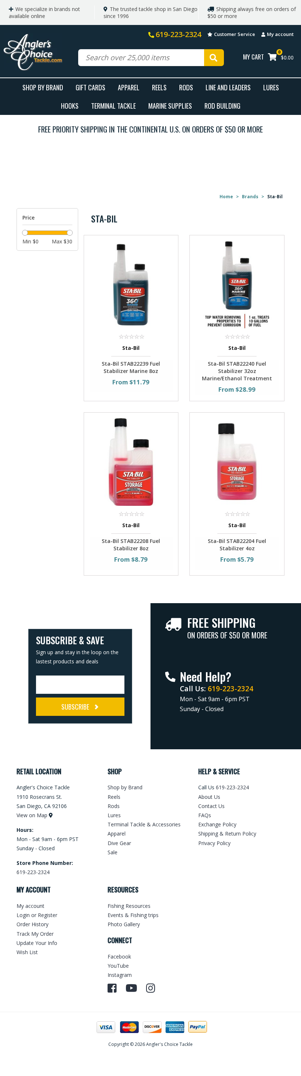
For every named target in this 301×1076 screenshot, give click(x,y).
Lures (271, 87)
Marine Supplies (170, 106)
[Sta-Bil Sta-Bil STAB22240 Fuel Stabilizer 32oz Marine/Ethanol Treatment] (237, 283)
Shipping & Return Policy (227, 833)
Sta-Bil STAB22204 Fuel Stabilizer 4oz (237, 544)
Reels (159, 87)
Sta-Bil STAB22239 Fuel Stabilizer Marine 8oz (131, 367)
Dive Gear (119, 843)
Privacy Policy (214, 843)
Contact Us (211, 806)
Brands (250, 196)
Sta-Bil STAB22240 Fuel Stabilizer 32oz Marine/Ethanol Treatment (237, 371)
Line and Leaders (228, 87)
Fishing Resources (129, 905)
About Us (209, 796)
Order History (32, 924)
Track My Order (35, 933)
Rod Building (222, 106)
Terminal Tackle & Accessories (144, 824)
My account (280, 34)
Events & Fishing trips (133, 915)
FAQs (204, 815)
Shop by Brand (125, 787)
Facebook (119, 956)
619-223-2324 (178, 34)
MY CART (253, 56)
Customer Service (234, 34)
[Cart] (272, 57)
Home (226, 196)
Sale (112, 852)
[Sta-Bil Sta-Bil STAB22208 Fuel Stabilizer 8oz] (131, 461)
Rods (186, 87)
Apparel (128, 87)
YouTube (118, 965)
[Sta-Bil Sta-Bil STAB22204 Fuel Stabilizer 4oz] (237, 461)
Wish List (27, 952)
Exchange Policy (217, 824)
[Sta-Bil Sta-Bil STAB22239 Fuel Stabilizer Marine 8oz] (131, 283)
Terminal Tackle (113, 106)
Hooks (70, 106)
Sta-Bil (130, 347)
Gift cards (90, 87)
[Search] (214, 57)
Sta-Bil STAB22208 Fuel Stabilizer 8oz (131, 544)
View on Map (32, 815)
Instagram (120, 974)
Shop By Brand (42, 87)
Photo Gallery (124, 924)
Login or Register (37, 915)
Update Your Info (37, 942)
